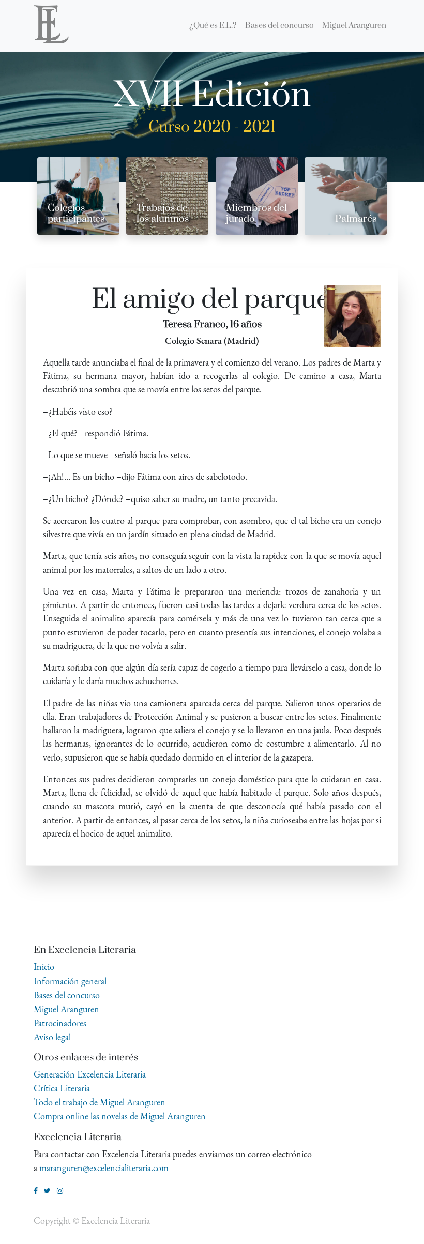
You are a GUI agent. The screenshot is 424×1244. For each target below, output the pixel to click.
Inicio (44, 967)
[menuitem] (213, 26)
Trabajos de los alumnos (163, 213)
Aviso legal (52, 1037)
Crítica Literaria (62, 1088)
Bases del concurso (67, 995)
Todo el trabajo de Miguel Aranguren (99, 1102)
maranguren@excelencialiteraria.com (104, 1168)
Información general (70, 981)
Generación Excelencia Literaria (90, 1074)
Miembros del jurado (256, 213)
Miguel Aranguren (66, 1009)
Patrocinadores (60, 1023)
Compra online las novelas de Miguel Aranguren (120, 1116)
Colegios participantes (76, 213)
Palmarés (355, 219)
